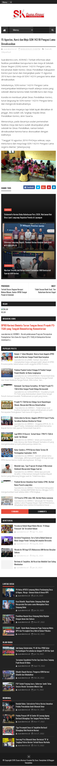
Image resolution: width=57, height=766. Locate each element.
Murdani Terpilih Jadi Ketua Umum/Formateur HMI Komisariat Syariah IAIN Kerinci (27, 272)
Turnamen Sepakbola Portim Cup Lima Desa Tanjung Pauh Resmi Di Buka (35, 661)
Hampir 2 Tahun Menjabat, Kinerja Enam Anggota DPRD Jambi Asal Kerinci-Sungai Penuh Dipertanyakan (34, 355)
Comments (42, 511)
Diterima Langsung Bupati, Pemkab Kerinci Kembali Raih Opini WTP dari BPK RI (27, 244)
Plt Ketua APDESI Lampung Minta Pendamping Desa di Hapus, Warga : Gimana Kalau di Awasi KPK (34, 591)
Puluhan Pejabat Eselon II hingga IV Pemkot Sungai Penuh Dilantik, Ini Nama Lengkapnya (32, 371)
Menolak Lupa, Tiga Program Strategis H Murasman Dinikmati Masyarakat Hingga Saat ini (33, 467)
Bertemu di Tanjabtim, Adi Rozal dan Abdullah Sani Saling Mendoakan (35, 563)
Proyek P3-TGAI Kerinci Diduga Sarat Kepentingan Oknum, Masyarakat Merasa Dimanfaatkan (32, 403)
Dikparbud (6, 52)
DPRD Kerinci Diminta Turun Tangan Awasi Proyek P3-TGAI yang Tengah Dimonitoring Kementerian (28, 327)
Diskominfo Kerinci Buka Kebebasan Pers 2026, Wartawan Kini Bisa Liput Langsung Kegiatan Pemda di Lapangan (28, 216)
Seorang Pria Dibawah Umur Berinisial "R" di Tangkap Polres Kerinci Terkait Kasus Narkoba (33, 741)
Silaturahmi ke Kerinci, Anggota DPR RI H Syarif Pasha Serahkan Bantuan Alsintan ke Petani (34, 419)
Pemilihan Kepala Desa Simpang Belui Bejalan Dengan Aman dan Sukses (32, 617)
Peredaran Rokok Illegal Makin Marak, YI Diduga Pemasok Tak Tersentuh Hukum (32, 527)
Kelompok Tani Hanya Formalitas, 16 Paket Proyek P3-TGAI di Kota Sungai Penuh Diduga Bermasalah (34, 387)
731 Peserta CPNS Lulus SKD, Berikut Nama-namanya (33, 497)
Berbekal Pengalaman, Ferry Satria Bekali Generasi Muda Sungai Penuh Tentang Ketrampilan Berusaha (33, 539)
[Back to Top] (28, 756)
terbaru (15, 511)
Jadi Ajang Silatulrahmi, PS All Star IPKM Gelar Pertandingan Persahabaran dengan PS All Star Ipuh (35, 649)
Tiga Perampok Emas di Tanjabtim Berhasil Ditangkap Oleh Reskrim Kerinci (31, 729)
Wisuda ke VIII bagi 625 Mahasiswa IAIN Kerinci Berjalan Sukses (35, 551)
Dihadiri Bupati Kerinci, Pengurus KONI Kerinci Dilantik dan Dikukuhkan (32, 673)
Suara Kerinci (21, 760)
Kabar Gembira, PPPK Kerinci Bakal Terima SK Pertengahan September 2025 (31, 451)
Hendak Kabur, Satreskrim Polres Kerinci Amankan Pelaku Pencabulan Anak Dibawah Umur (34, 705)
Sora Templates (40, 760)
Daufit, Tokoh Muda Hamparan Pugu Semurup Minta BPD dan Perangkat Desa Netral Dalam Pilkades (34, 629)
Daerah (48, 49)
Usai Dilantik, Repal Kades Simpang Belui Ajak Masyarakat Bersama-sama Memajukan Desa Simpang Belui (32, 604)
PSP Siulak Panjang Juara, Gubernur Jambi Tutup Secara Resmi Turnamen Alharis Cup (33, 685)
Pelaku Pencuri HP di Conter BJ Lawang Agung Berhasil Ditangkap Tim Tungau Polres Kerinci (32, 717)
